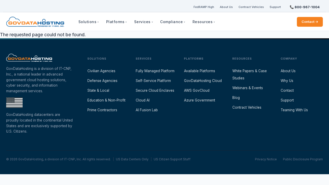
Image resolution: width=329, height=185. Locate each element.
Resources (203, 22)
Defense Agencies (102, 81)
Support (275, 7)
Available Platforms (199, 71)
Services (142, 22)
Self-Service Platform (153, 81)
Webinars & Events (247, 88)
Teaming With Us (294, 110)
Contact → (309, 22)
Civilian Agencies (101, 71)
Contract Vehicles (251, 7)
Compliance (171, 22)
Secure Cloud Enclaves (155, 90)
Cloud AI (143, 100)
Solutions (87, 22)
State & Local (98, 90)
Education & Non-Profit (106, 100)
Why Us (287, 81)
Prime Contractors (102, 110)
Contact (287, 90)
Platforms (115, 22)
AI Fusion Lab (147, 110)
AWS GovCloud (196, 90)
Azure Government (199, 100)
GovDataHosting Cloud (203, 81)
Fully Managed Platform (155, 71)
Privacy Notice (266, 159)
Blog (236, 98)
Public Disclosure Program (303, 159)
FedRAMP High (204, 7)
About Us (226, 7)
